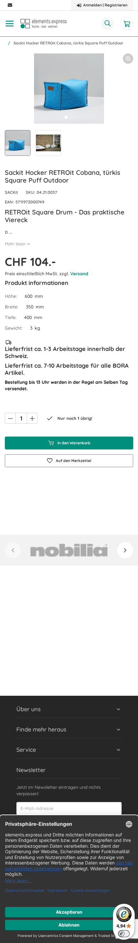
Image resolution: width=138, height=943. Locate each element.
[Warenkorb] (126, 23)
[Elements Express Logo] (44, 23)
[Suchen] (107, 23)
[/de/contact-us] (10, 5)
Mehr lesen (15, 243)
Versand (79, 274)
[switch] (124, 933)
